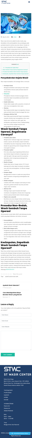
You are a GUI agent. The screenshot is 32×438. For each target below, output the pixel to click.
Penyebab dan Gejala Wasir (10, 67)
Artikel (14, 37)
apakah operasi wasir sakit (11, 276)
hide (17, 64)
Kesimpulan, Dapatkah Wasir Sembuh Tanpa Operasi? (15, 73)
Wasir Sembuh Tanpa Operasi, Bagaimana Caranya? (15, 69)
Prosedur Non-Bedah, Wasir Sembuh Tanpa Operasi (14, 71)
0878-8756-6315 (10, 269)
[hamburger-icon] (29, 2)
